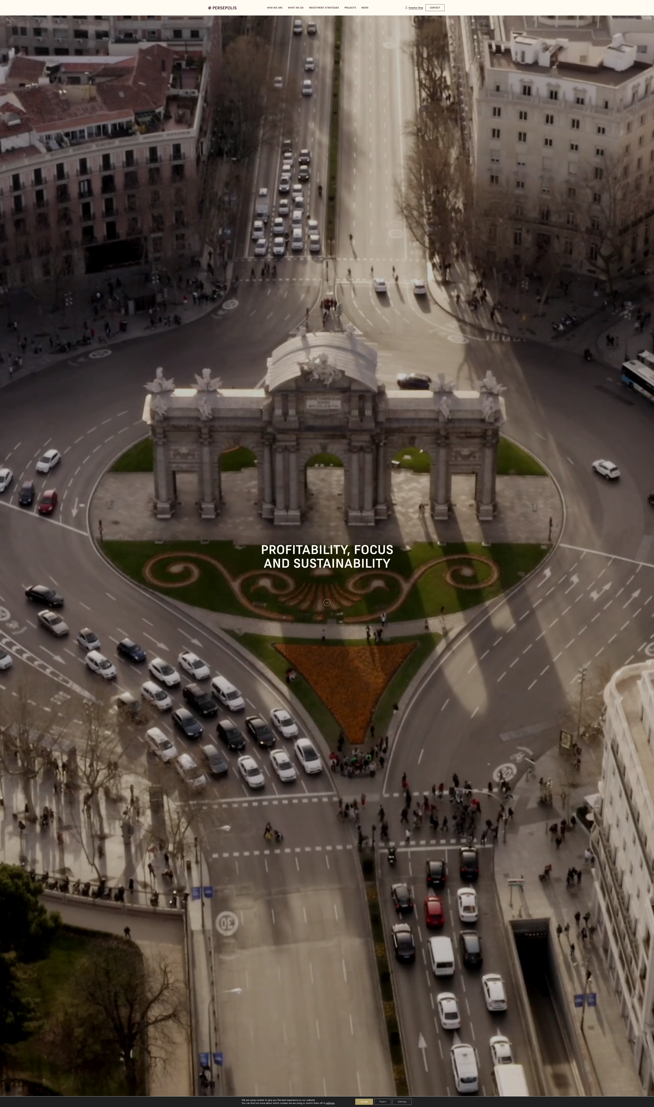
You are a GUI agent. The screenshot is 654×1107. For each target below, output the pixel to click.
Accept (364, 1101)
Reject (382, 1101)
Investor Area (416, 7)
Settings (402, 1101)
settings (330, 1103)
